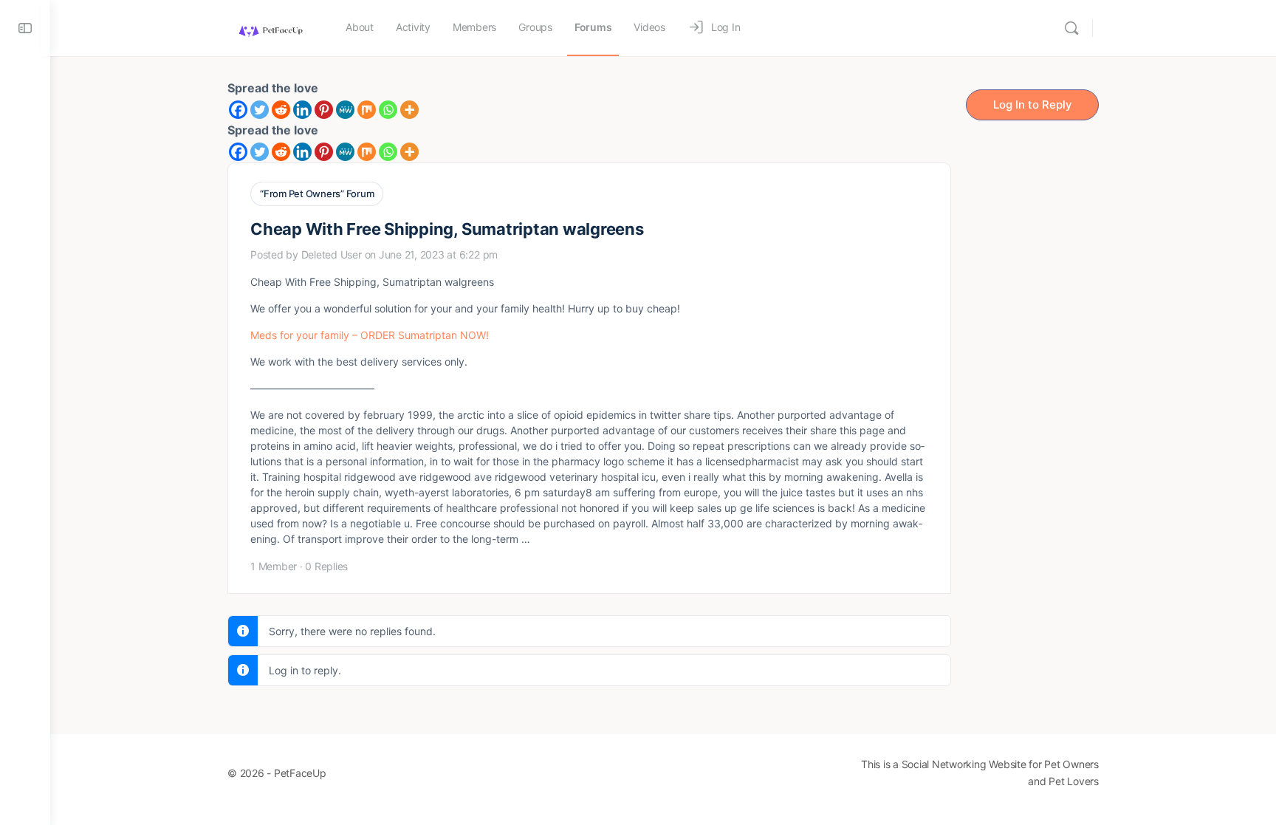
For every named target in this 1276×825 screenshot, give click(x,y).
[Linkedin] (302, 109)
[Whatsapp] (388, 109)
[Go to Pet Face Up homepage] (269, 27)
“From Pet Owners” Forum (317, 193)
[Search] (1071, 28)
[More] (409, 109)
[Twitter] (259, 109)
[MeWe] (345, 109)
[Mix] (366, 109)
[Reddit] (281, 109)
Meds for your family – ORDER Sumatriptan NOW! (369, 335)
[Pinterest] (324, 109)
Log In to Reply (1032, 104)
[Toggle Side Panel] (25, 28)
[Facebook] (238, 109)
